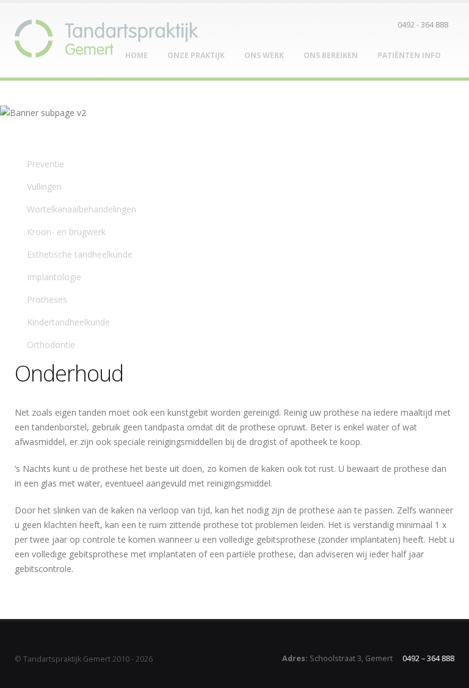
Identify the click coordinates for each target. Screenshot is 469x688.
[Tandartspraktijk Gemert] (106, 35)
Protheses (48, 299)
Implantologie (54, 277)
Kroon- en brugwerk (66, 231)
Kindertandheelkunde (69, 322)
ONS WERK (264, 55)
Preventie (47, 164)
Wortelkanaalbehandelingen (81, 209)
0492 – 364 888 (428, 658)
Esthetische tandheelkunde (80, 254)
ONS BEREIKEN (331, 55)
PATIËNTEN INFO (409, 55)
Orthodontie (51, 344)
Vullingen (44, 186)
